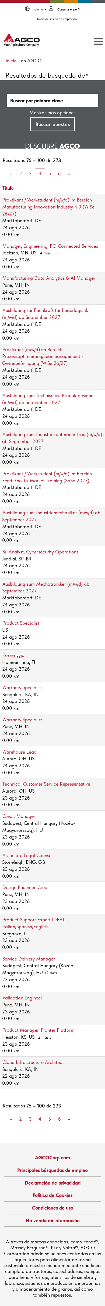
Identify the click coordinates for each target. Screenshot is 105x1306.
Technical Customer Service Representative (46, 784)
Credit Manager (18, 816)
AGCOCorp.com (52, 1157)
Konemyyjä (13, 655)
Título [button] (8, 188)
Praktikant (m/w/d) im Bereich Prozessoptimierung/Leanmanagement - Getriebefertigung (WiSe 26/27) (42, 356)
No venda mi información (53, 1220)
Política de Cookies (52, 1195)
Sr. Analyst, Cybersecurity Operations (40, 552)
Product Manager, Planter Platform (38, 1030)
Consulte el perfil (68, 9)
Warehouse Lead (19, 752)
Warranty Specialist (22, 687)
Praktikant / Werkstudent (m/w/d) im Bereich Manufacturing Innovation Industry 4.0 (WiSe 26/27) (48, 206)
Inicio (11, 60)
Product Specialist (20, 623)
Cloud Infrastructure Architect (33, 1062)
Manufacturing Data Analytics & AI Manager (48, 278)
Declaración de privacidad (52, 1183)
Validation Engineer (22, 998)
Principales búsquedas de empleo (52, 1170)
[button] (89, 42)
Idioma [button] (39, 9)
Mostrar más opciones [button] (52, 112)
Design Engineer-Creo (24, 887)
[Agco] (21, 39)
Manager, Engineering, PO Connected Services (50, 246)
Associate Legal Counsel (27, 855)
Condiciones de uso (52, 1208)
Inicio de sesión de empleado (57, 19)
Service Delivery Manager (28, 959)
